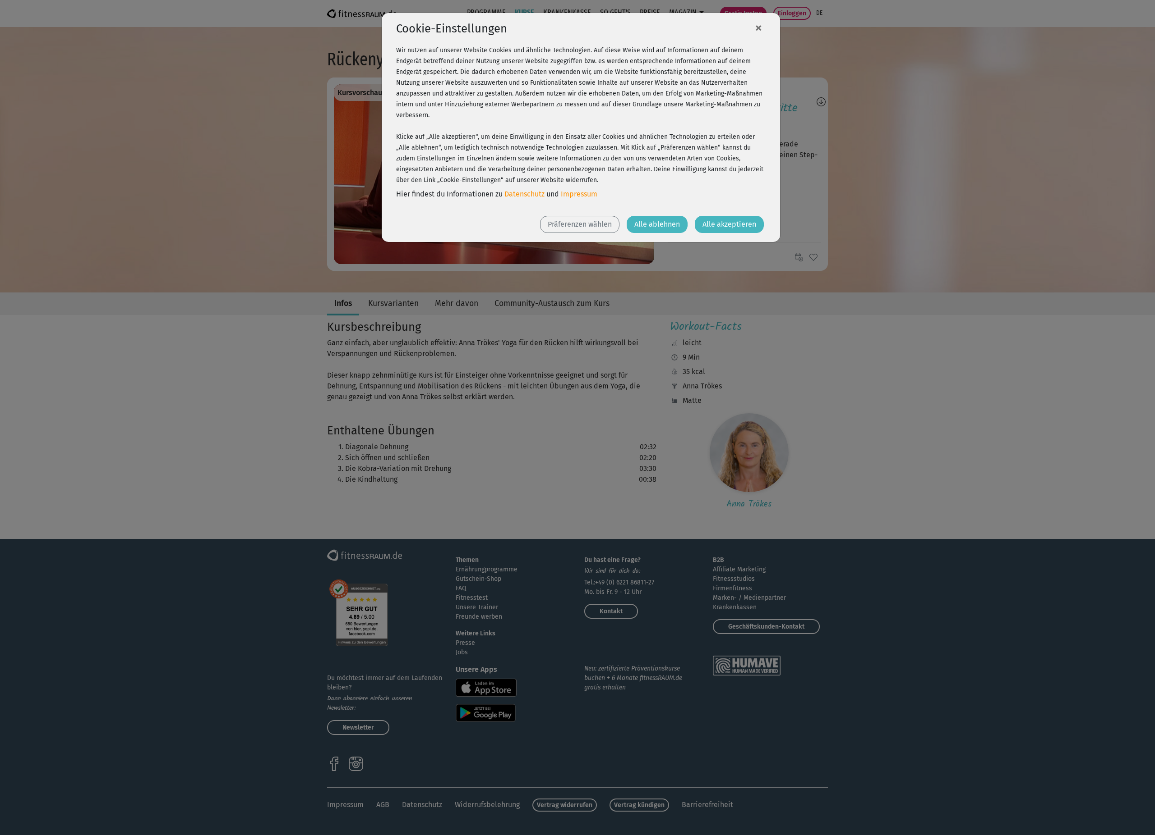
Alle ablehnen (657, 224)
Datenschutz (524, 194)
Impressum (579, 194)
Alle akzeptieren (729, 224)
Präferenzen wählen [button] (580, 224)
